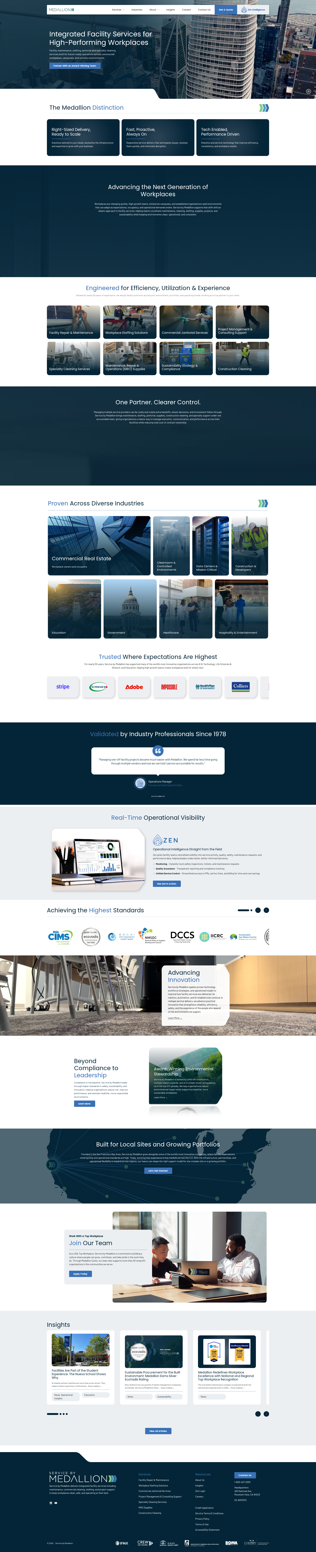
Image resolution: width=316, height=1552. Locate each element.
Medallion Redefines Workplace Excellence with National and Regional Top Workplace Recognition (226, 1376)
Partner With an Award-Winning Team (75, 65)
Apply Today (80, 1273)
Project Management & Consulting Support (160, 1496)
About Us (199, 1480)
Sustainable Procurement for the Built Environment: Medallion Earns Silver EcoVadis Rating (152, 1376)
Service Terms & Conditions (209, 1513)
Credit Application (204, 1507)
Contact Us (245, 1475)
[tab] (152, 796)
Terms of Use (202, 1524)
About (152, 9)
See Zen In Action (166, 883)
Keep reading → (95, 1386)
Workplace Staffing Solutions (153, 1485)
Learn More (84, 1103)
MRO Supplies (145, 1507)
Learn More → (175, 1017)
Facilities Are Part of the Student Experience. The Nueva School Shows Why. (79, 1374)
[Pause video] (308, 91)
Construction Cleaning (150, 1512)
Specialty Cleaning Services (153, 1502)
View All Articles (158, 1431)
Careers (199, 1496)
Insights (199, 1485)
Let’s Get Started (158, 1170)
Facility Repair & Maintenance (154, 1480)
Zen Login (200, 1491)
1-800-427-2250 (242, 1482)
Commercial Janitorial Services (155, 1491)
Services (116, 9)
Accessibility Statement (207, 1529)
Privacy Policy (202, 1518)
